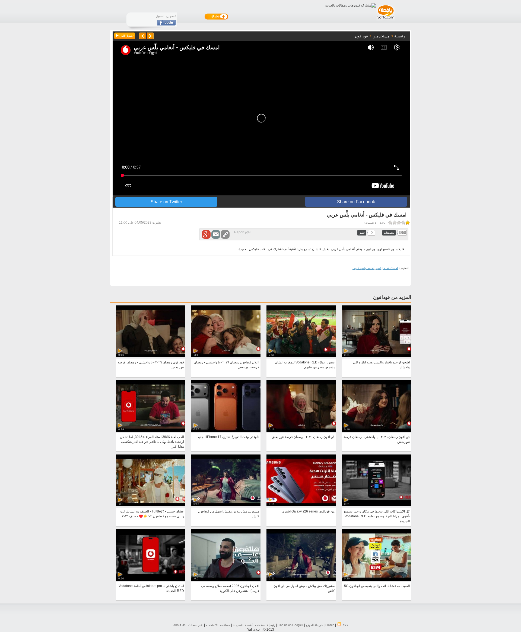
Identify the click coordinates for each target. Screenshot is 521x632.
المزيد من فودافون (392, 297)
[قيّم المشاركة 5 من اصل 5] (390, 222)
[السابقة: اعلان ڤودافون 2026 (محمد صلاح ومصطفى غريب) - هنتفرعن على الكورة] (150, 36)
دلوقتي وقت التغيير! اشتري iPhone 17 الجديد (228, 437)
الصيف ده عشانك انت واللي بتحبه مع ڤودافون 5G (377, 586)
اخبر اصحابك (195, 625)
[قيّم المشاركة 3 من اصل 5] (399, 222)
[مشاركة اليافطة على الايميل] (215, 234)
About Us (179, 625)
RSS (344, 625)
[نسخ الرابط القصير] (225, 234)
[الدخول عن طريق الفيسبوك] (166, 24)
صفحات (260, 625)
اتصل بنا (238, 625)
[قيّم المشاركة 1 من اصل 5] (407, 222)
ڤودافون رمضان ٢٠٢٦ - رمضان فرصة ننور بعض (303, 437)
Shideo (329, 625)
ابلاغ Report (242, 232)
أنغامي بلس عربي (363, 268)
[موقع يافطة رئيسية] (385, 20)
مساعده (225, 625)
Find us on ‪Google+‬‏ (290, 625)
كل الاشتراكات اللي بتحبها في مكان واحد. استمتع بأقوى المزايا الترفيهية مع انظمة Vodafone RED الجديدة (377, 516)
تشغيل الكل (126, 35)
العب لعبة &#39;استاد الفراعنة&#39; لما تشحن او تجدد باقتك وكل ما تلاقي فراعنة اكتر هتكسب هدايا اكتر (152, 442)
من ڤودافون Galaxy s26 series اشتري (308, 511)
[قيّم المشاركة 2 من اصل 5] (403, 222)
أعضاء (249, 625)
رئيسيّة (271, 625)
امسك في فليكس (387, 268)
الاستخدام (212, 625)
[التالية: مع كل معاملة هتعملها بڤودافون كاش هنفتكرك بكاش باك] (142, 36)
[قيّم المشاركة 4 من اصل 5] (394, 222)
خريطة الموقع (314, 625)
